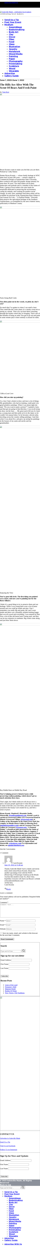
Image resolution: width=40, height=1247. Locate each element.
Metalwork (14, 1219)
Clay (11, 1204)
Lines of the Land (11, 985)
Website (3, 929)
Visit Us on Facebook (7, 1146)
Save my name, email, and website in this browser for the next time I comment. (19, 934)
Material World (10, 989)
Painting (13, 1223)
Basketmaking (16, 1200)
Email (2, 925)
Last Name (4, 968)
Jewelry (12, 1217)
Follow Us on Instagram (8, 1150)
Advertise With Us (11, 2)
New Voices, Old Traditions (15, 993)
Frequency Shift (10, 987)
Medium (8, 1196)
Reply (9, 889)
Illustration (14, 1215)
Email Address (6, 960)
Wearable (13, 1236)
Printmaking (15, 1230)
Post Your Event (12, 1194)
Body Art (13, 1202)
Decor (12, 1207)
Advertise (9, 1238)
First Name (4, 964)
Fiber (11, 1209)
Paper (11, 1226)
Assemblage (15, 1198)
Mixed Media (15, 1221)
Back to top (5, 1185)
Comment (4, 902)
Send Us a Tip (5, 1142)
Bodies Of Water (11, 991)
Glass (11, 1213)
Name (3, 921)
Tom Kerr (5, 92)
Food (11, 1211)
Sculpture (13, 1232)
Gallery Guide (11, 1240)
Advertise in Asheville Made (10, 1138)
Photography (15, 1228)
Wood (12, 1234)
